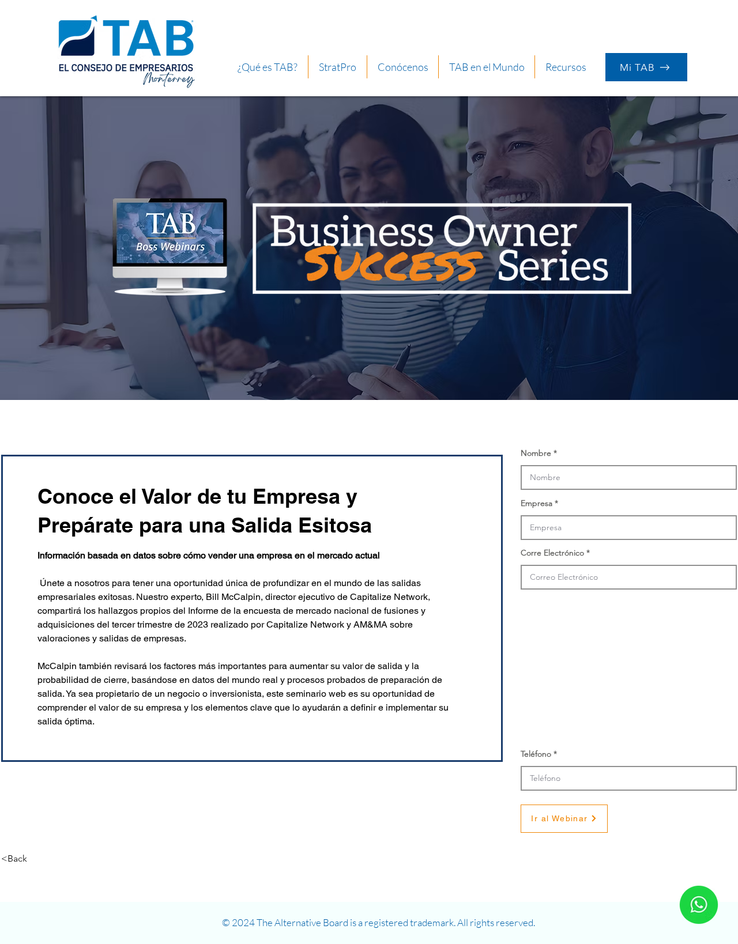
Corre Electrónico (552, 553)
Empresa (536, 503)
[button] (565, 66)
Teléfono (536, 754)
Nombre (536, 453)
